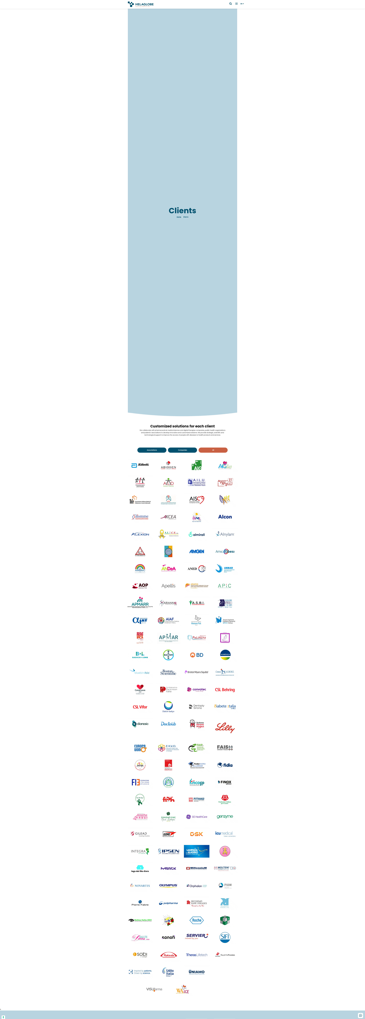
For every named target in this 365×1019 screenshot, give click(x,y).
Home (179, 217)
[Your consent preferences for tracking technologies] (3, 1017)
